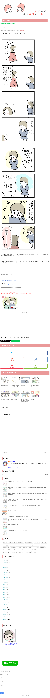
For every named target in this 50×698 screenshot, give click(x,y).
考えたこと (14, 552)
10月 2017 (5, 604)
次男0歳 (18, 545)
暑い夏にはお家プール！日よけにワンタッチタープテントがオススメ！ (23, 510)
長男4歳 (5, 542)
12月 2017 (5, 599)
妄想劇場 (42, 547)
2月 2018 (5, 594)
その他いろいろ (38, 545)
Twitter (12, 354)
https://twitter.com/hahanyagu (7, 284)
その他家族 (6, 547)
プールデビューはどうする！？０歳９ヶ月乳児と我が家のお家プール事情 (24, 505)
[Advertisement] (25, 323)
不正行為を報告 (5, 671)
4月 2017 (5, 619)
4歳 (19, 549)
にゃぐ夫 (12, 547)
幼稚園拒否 (28, 552)
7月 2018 (5, 582)
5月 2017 (5, 616)
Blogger (27, 695)
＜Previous (5, 452)
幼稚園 (14, 549)
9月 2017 (5, 607)
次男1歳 (43, 542)
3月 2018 (5, 592)
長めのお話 (21, 552)
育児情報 (19, 547)
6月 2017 (5, 614)
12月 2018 (5, 572)
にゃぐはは (12, 461)
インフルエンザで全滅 (33, 547)
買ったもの (30, 545)
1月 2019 (5, 570)
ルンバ (34, 552)
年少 (4, 549)
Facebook (35, 354)
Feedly (36, 367)
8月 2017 (5, 609)
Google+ (12, 360)
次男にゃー (13, 542)
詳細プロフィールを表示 (14, 467)
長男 (24, 545)
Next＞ (45, 452)
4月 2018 (5, 589)
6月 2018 (5, 584)
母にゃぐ (37, 542)
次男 (40, 549)
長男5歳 (12, 545)
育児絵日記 (20, 542)
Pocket (12, 367)
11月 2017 (5, 602)
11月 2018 (5, 575)
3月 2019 (5, 567)
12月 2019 (5, 565)
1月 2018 (5, 597)
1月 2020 (5, 562)
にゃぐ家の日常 (29, 542)
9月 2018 (5, 579)
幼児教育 (34, 549)
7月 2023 (5, 560)
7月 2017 (5, 612)
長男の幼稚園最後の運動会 (14, 524)
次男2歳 (5, 545)
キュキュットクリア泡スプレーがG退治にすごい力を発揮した (16, 516)
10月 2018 (5, 577)
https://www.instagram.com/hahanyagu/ (9, 280)
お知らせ (24, 549)
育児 (9, 549)
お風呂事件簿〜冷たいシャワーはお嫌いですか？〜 (19, 530)
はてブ (36, 359)
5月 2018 (5, 587)
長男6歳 (25, 547)
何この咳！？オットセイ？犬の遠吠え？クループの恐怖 (20, 481)
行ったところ (6, 552)
